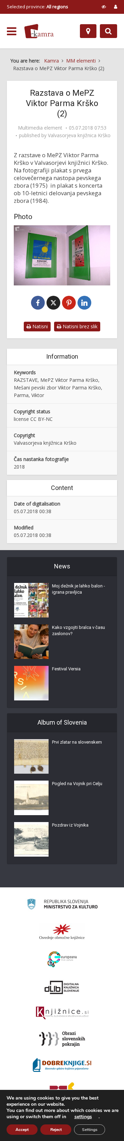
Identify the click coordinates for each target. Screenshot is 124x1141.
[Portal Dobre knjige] (62, 1065)
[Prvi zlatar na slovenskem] (31, 756)
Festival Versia (66, 668)
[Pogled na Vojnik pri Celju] (31, 798)
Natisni (39, 326)
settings (83, 1117)
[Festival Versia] (31, 683)
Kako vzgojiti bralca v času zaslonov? (78, 630)
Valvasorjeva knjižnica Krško (79, 135)
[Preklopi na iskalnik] (108, 31)
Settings (89, 1129)
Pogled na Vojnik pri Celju (77, 783)
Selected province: (37, 6)
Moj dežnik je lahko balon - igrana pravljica (78, 589)
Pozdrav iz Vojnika (70, 825)
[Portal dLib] (62, 987)
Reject (56, 1129)
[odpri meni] (11, 31)
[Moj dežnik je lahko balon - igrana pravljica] (31, 600)
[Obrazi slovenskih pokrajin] (62, 1039)
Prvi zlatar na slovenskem (77, 742)
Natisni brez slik (79, 326)
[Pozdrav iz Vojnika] (31, 839)
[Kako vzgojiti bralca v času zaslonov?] (31, 641)
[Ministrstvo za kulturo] (62, 905)
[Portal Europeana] (62, 959)
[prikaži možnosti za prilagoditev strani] (104, 6)
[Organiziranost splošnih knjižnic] (62, 931)
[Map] (88, 31)
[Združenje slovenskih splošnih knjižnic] (62, 1013)
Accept (22, 1129)
